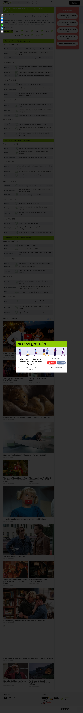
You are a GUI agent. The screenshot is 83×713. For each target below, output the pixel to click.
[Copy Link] (2, 15)
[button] (61, 362)
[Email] (2, 31)
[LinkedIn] (2, 28)
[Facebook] (2, 21)
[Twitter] (2, 18)
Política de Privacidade (56, 367)
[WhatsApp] (2, 25)
